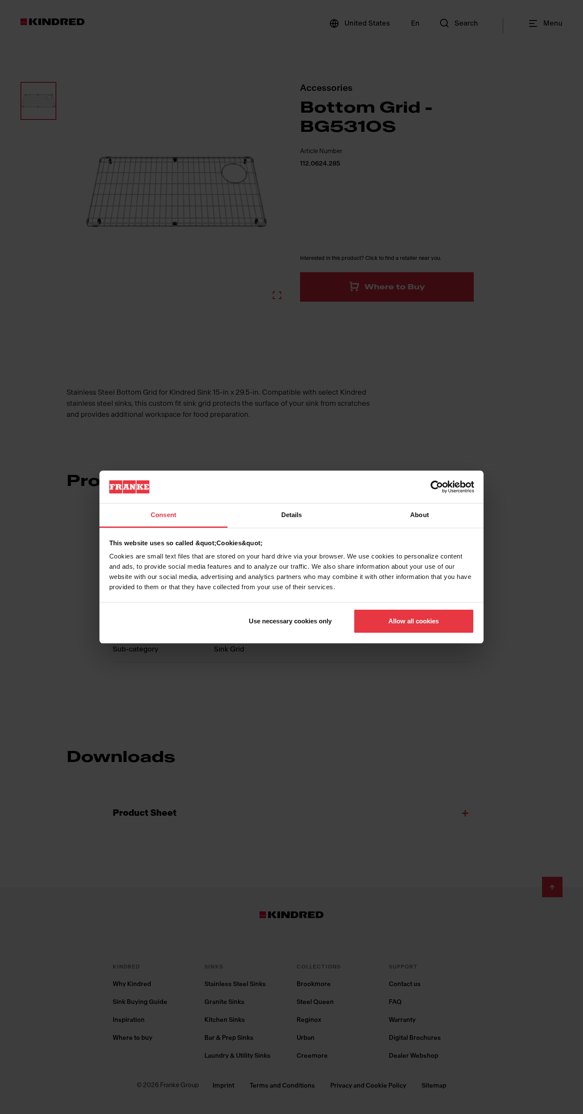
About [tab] (419, 514)
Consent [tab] (163, 514)
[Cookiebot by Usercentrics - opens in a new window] (436, 486)
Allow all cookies (413, 621)
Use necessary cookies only (290, 621)
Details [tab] (291, 514)
